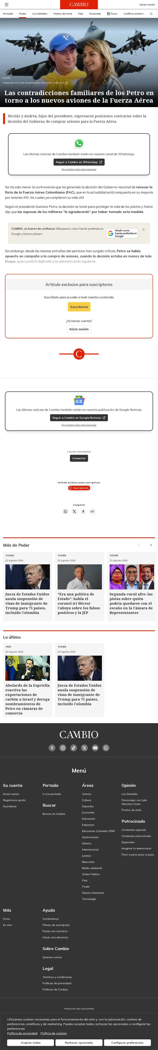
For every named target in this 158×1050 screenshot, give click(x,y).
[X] (84, 747)
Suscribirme (79, 307)
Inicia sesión (79, 329)
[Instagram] (62, 747)
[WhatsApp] (106, 747)
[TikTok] (73, 747)
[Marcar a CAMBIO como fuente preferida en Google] (122, 233)
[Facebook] (52, 747)
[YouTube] (95, 747)
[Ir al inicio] (79, 4)
